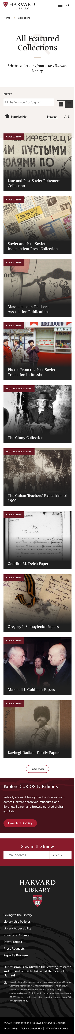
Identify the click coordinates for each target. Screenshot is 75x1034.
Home (6, 17)
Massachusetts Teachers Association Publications (28, 309)
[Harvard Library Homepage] (19, 6)
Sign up (58, 854)
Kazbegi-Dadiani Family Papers (34, 752)
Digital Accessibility (31, 1028)
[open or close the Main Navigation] (60, 6)
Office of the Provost (56, 1028)
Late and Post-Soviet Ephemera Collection (34, 183)
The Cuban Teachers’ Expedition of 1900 (37, 498)
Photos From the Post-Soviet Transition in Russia (31, 372)
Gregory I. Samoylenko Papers (33, 626)
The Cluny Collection (25, 437)
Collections (24, 17)
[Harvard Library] (37, 893)
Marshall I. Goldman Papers (31, 689)
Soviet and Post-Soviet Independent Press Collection (33, 246)
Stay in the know (37, 846)
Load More (37, 769)
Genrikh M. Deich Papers (29, 563)
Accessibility (10, 1028)
